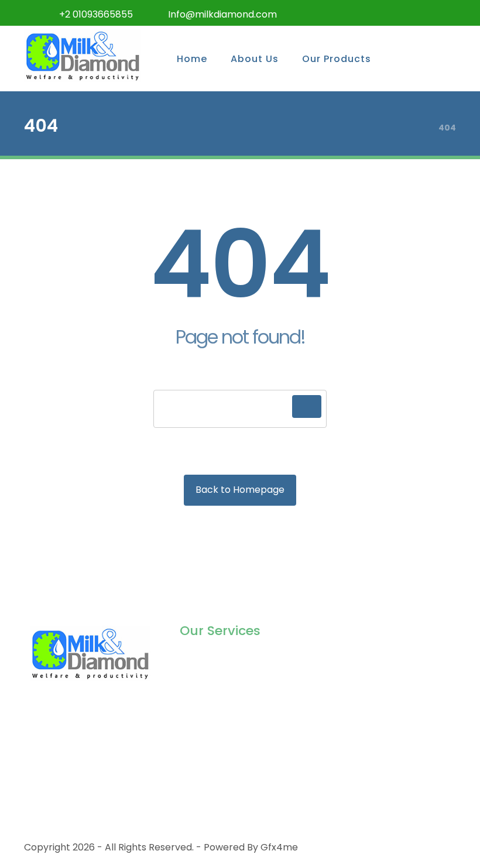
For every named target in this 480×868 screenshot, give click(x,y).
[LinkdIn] (421, 13)
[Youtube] (444, 13)
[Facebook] (350, 13)
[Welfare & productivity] (82, 55)
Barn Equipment (216, 697)
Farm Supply (209, 716)
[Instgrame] (397, 13)
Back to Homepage (240, 489)
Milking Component (224, 678)
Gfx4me (279, 847)
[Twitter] (374, 13)
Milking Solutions (217, 660)
